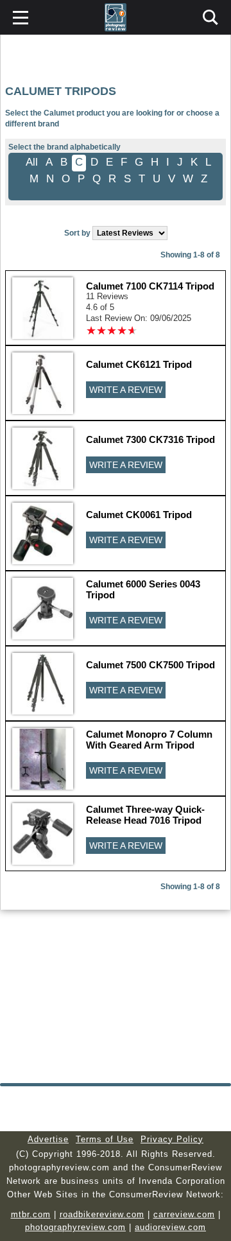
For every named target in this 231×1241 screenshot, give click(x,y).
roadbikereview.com (102, 1214)
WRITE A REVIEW (125, 390)
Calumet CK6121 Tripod (139, 364)
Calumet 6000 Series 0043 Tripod (143, 589)
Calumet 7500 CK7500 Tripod (150, 664)
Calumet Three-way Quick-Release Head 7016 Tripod (145, 815)
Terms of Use (104, 1139)
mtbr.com (31, 1214)
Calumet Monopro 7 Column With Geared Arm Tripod (149, 740)
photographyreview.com (75, 1227)
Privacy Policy (172, 1139)
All (32, 162)
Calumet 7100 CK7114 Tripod (150, 286)
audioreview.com (170, 1227)
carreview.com (184, 1214)
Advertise (48, 1139)
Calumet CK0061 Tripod (139, 514)
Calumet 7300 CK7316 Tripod (150, 439)
